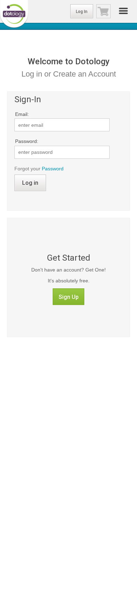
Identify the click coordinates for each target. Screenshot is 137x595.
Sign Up (69, 297)
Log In (81, 11)
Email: (22, 114)
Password (53, 168)
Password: (26, 141)
